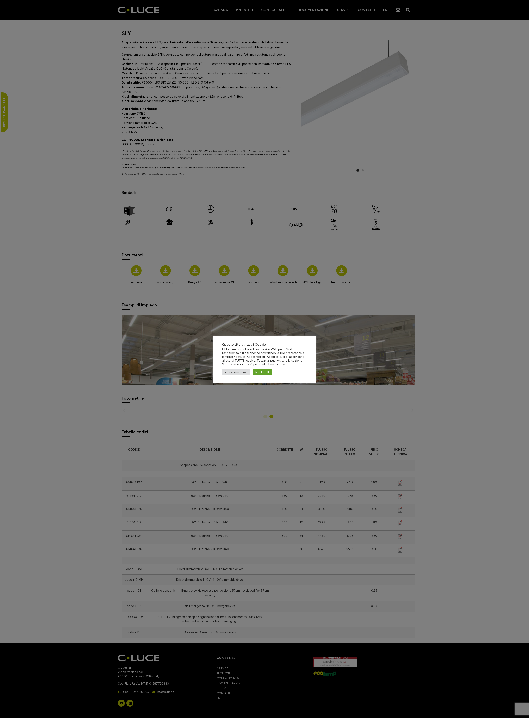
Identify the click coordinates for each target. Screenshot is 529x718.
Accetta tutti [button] (262, 372)
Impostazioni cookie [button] (236, 372)
